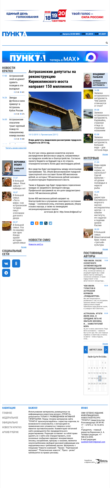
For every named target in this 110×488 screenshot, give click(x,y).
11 (92, 373)
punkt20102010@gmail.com (93, 442)
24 (89, 383)
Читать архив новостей (16, 148)
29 (103, 383)
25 (92, 383)
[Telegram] (50, 223)
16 (105, 373)
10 (89, 373)
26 (94, 383)
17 (89, 378)
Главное (7, 412)
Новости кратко (11, 427)
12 (94, 373)
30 (105, 383)
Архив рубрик (10, 432)
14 (100, 373)
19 (94, 378)
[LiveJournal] (45, 223)
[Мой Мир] (41, 223)
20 (97, 378)
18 (92, 378)
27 (97, 383)
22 (103, 378)
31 (89, 389)
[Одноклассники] (36, 223)
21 (100, 378)
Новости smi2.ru (36, 244)
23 (105, 378)
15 (103, 373)
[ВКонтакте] (32, 223)
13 (97, 373)
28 (100, 383)
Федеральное (10, 417)
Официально (10, 422)
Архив (23, 247)
